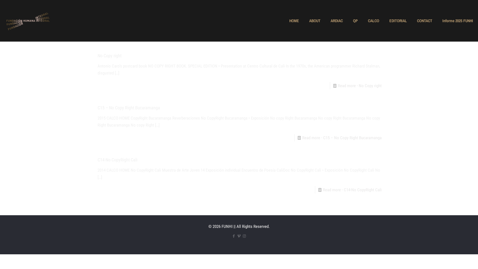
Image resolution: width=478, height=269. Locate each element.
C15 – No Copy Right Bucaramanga (129, 107)
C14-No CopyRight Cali (117, 159)
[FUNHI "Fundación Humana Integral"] (27, 20)
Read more (360, 85)
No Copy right (109, 55)
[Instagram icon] (244, 236)
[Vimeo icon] (239, 236)
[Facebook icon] (234, 236)
